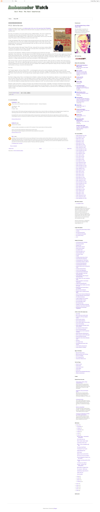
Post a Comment (13, 146)
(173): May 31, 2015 (80, 157)
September (79, 429)
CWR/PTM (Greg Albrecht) (81, 283)
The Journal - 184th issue (82, 469)
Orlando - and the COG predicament (81, 465)
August (78, 431)
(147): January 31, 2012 (81, 196)
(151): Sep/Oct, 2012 (80, 190)
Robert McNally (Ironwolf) (81, 336)
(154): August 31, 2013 (80, 186)
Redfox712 (14, 123)
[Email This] (24, 93)
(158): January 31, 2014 (81, 180)
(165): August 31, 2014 (80, 169)
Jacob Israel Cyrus (79, 367)
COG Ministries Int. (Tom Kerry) (82, 260)
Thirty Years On (80, 472)
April (78, 478)
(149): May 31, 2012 (80, 193)
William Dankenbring (80, 373)
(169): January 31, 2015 (81, 163)
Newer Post (11, 148)
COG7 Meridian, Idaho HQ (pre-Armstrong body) (82, 276)
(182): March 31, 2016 (80, 144)
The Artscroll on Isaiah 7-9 (81, 106)
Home (10, 18)
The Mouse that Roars (81, 447)
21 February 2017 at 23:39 (17, 143)
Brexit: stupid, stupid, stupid (82, 440)
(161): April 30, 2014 (80, 175)
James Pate (78, 105)
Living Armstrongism (80, 109)
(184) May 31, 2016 (80, 141)
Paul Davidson (79, 97)
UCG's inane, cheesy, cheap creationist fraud (81, 382)
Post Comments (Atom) (18, 150)
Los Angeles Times (80, 203)
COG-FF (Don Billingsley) (81, 270)
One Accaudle (80, 474)
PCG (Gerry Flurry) (79, 235)
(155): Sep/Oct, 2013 (80, 184)
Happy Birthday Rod (81, 450)
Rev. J (13, 136)
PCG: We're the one (81, 439)
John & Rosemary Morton (81, 329)
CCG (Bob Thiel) (79, 249)
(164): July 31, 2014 (80, 171)
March (78, 479)
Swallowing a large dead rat (82, 470)
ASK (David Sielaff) (80, 243)
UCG (77, 237)
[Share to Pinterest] (29, 93)
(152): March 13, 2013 (80, 189)
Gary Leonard (79, 70)
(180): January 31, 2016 (81, 147)
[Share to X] (27, 93)
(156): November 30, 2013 (81, 183)
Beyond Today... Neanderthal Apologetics (83, 437)
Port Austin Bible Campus (81, 299)
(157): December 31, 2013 (81, 181)
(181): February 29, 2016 (81, 146)
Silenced (78, 340)
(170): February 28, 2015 (81, 162)
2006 (77, 490)
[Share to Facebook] (28, 93)
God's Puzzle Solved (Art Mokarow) (83, 294)
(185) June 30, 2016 (80, 140)
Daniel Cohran (79, 364)
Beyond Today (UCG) (80, 352)
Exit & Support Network (80, 320)
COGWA (77, 231)
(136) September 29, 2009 (81, 198)
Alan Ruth (78, 313)
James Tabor (79, 81)
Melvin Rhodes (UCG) (80, 92)
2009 (77, 485)
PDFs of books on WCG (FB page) (83, 334)
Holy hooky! (79, 452)
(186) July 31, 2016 (80, 138)
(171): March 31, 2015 (80, 160)
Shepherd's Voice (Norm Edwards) (83, 305)
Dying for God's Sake (80, 125)
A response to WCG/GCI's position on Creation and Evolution (82, 414)
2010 (77, 483)
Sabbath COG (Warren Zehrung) (82, 304)
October (79, 428)
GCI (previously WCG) (80, 232)
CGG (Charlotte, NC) (80, 252)
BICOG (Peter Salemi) (80, 246)
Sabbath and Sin (79, 78)
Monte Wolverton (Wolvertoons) (82, 333)
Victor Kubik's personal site (81, 345)
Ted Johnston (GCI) (80, 85)
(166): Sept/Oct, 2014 (80, 168)
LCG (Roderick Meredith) (81, 234)
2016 (77, 424)
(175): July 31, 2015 (80, 155)
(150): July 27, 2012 (80, 192)
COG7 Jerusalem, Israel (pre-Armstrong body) (82, 274)
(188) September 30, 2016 (81, 135)
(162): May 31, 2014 (80, 174)
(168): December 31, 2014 (81, 165)
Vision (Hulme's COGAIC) (81, 347)
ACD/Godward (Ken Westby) (81, 242)
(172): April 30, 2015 (80, 159)
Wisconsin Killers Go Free (81, 115)
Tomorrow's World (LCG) (81, 358)
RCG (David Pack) (79, 302)
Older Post (69, 148)
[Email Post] (22, 92)
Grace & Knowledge (80, 323)
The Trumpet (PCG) (80, 357)
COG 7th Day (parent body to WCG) (83, 229)
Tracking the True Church (82, 448)
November (79, 426)
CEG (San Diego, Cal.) (80, 251)
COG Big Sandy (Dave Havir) (82, 257)
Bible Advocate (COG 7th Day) (82, 354)
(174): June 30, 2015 (80, 156)
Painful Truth (79, 114)
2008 (77, 487)
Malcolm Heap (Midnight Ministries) (83, 371)
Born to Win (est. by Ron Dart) (82, 315)
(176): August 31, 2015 (80, 153)
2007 (77, 488)
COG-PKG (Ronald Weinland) (82, 271)
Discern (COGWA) (79, 355)
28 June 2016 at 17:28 (16, 132)
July (78, 433)
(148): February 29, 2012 (81, 195)
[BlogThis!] (25, 93)
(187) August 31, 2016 (80, 137)
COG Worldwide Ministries (81, 264)
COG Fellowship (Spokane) (81, 258)
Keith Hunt (78, 370)
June (78, 435)
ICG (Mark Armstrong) (80, 296)
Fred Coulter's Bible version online (83, 322)
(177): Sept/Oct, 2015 (80, 152)
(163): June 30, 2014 (80, 172)
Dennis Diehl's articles (80, 319)
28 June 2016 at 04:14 (16, 119)
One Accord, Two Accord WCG (83, 455)
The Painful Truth (79, 341)
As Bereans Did (79, 77)
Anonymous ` (14, 102)
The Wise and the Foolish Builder (82, 67)
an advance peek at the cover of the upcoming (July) (34, 28)
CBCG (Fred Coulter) (80, 248)
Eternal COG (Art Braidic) (81, 289)
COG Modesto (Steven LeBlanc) (82, 261)
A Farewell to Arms (79, 399)
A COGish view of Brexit (81, 462)
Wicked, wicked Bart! (80, 407)
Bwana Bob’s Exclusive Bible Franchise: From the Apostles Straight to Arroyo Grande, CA (81, 72)
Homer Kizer (78, 365)
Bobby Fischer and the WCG (82, 453)
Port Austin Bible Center (80, 301)
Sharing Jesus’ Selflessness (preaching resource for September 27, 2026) (82, 87)
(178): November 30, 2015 (81, 150)
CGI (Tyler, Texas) (79, 254)
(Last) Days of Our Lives (82, 442)
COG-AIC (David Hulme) (81, 268)
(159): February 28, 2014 (81, 178)
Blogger (55, 508)
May (78, 476)
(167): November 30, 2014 (81, 166)
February (79, 481)
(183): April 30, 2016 (80, 143)
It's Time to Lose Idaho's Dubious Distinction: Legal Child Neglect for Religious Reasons (82, 127)
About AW (16, 18)
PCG (13, 94)
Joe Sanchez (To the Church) (82, 327)
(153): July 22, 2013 (80, 187)
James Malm (78, 368)
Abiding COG (78, 245)
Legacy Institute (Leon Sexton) (82, 298)
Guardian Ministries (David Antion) (83, 295)
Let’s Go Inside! (79, 82)
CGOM (77, 255)
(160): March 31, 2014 (80, 177)
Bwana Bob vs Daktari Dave (82, 467)
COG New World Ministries (81, 263)
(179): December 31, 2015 (81, 149)
